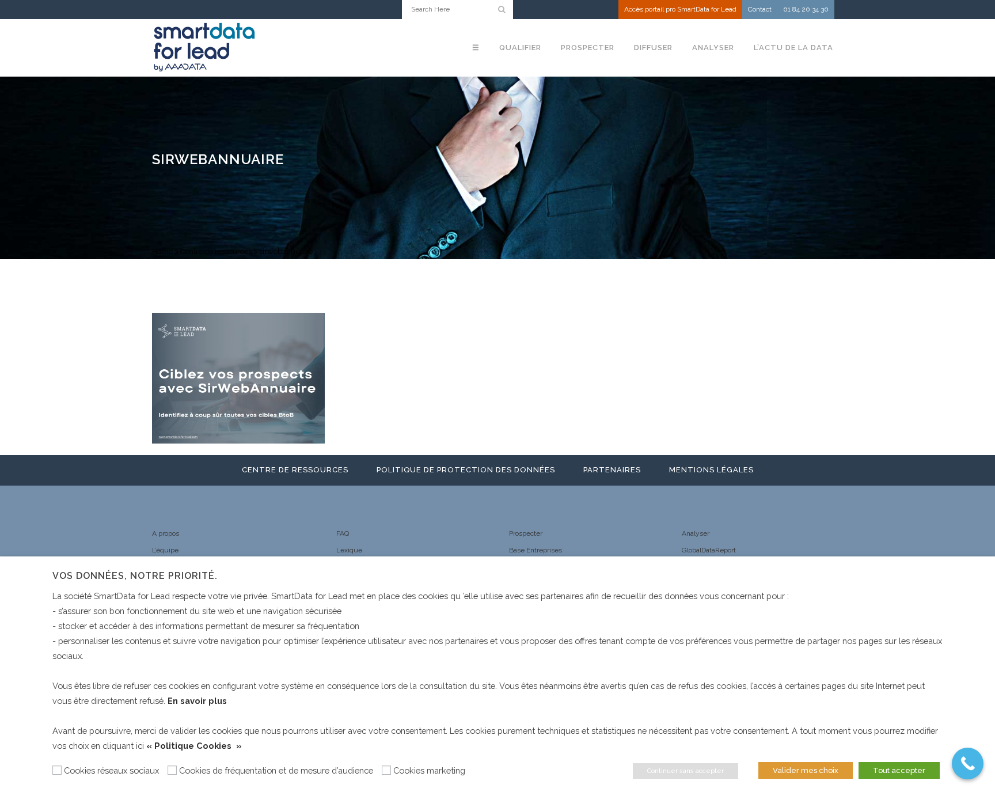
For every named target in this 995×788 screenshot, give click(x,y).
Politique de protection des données (466, 469)
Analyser (695, 533)
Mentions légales (711, 469)
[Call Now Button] (967, 763)
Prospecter (525, 533)
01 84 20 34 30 (806, 9)
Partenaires (612, 469)
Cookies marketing (429, 770)
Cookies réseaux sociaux (111, 770)
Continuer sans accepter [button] (685, 771)
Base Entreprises (535, 550)
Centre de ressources (216, 251)
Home (162, 251)
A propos (165, 533)
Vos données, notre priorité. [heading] (135, 575)
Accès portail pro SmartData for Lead (680, 9)
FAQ (342, 533)
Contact (760, 9)
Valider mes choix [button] (805, 770)
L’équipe (165, 550)
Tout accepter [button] (899, 770)
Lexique (349, 550)
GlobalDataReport (709, 550)
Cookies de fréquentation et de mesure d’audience (276, 770)
